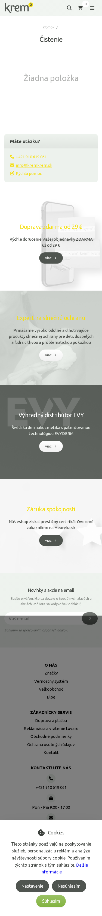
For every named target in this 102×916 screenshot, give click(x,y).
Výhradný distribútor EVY (51, 415)
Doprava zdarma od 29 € (51, 226)
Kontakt (51, 752)
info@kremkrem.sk (34, 165)
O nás (51, 665)
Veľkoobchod (51, 689)
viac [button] (48, 258)
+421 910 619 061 (31, 156)
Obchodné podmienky (51, 736)
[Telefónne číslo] (51, 778)
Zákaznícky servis (51, 712)
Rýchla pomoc (29, 173)
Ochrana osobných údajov (51, 744)
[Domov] (18, 7)
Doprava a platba (51, 720)
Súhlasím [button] (51, 901)
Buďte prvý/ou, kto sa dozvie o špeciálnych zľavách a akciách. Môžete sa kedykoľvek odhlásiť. (51, 601)
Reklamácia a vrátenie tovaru (51, 728)
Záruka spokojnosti (51, 509)
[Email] (51, 817)
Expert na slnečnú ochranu (51, 318)
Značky (51, 673)
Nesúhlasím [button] (69, 886)
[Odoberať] (90, 618)
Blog (51, 697)
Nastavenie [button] (32, 886)
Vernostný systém (51, 681)
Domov (48, 27)
